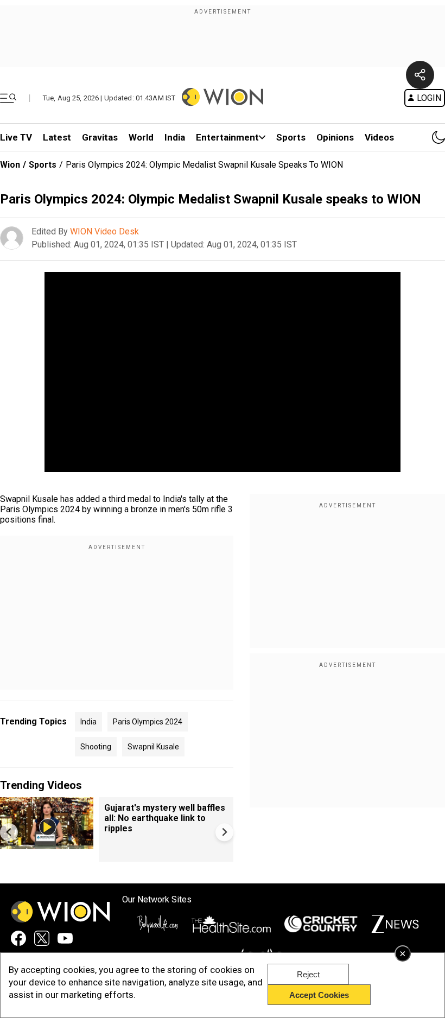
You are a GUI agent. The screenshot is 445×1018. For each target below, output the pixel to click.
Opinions (335, 137)
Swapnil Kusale (153, 746)
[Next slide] (224, 832)
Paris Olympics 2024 (147, 721)
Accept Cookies (319, 995)
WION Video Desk (104, 231)
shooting (95, 746)
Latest (57, 137)
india (88, 721)
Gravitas (100, 137)
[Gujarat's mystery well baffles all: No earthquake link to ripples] (46, 844)
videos (379, 137)
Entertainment (227, 137)
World (141, 137)
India (174, 137)
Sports (291, 137)
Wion (10, 165)
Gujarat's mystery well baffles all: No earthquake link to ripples (164, 818)
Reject (308, 974)
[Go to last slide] (9, 832)
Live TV (16, 137)
